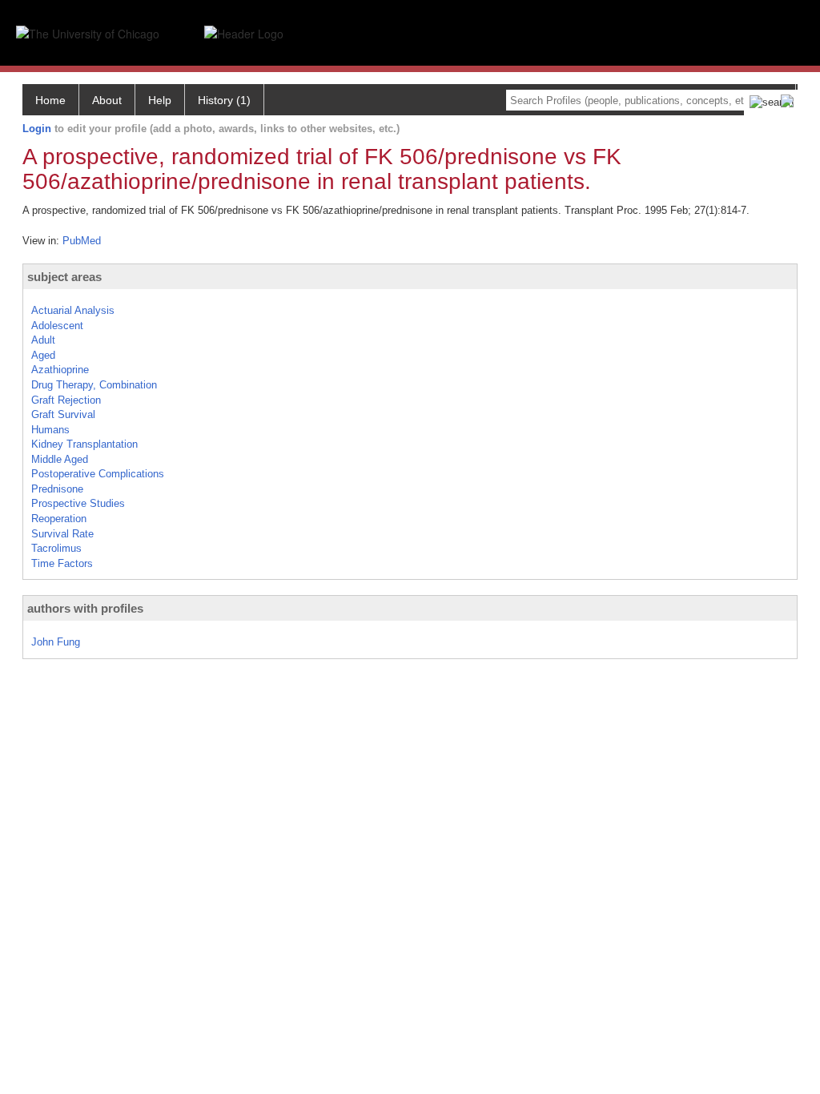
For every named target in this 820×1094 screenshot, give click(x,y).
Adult (43, 340)
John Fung (55, 642)
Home (50, 100)
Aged (43, 355)
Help (159, 100)
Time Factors (62, 563)
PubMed (81, 241)
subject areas (64, 277)
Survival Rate (62, 534)
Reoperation (58, 519)
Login (36, 129)
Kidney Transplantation (84, 444)
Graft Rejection (66, 400)
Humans (50, 430)
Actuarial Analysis (73, 310)
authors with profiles (85, 608)
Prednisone (57, 489)
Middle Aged (59, 459)
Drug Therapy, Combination (94, 385)
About (107, 100)
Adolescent (57, 326)
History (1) (224, 100)
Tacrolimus (56, 548)
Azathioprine (60, 370)
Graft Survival (63, 414)
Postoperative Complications (97, 474)
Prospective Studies (78, 503)
